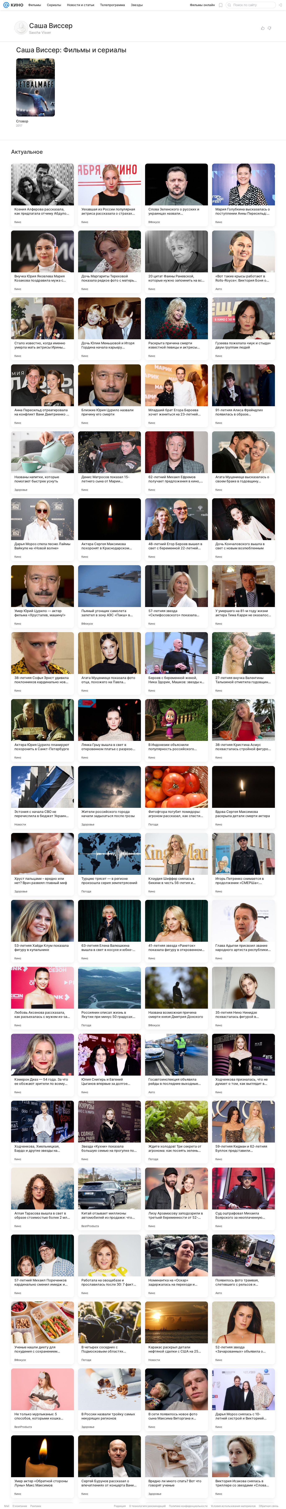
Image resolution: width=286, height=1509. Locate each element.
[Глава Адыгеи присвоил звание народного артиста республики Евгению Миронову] (243, 931)
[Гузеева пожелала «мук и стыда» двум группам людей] (243, 328)
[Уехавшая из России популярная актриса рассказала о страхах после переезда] (109, 195)
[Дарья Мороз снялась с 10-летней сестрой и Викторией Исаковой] (243, 1399)
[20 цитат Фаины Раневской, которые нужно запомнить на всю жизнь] (176, 262)
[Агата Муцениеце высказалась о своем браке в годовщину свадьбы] (243, 462)
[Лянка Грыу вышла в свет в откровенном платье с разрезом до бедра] (109, 730)
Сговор (22, 121)
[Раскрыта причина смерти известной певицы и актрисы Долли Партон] (176, 328)
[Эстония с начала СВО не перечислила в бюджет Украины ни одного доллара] (42, 797)
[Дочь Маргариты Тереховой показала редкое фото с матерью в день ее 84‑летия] (109, 262)
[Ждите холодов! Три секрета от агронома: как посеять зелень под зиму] (176, 1132)
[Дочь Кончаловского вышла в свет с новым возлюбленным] (243, 529)
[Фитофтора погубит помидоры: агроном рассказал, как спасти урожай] (176, 797)
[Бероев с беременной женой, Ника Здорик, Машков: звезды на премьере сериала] (176, 663)
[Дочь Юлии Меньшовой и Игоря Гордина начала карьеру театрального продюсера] (109, 328)
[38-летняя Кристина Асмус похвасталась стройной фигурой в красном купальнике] (243, 730)
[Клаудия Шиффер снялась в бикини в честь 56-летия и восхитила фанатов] (176, 864)
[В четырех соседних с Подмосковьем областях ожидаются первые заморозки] (109, 1332)
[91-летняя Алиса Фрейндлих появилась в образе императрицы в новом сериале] (243, 395)
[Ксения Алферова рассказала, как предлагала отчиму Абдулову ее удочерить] (42, 195)
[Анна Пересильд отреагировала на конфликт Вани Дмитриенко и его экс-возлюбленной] (42, 395)
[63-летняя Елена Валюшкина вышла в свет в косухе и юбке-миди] (109, 931)
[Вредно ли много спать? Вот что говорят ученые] (176, 1466)
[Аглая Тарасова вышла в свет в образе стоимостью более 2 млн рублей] (42, 1199)
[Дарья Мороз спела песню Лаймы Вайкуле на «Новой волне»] (42, 529)
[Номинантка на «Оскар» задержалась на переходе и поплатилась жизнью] (176, 1266)
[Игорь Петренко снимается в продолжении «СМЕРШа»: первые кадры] (243, 864)
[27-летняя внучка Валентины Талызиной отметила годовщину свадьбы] (243, 663)
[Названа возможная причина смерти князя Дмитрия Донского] (176, 998)
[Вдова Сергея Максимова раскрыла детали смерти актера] (243, 797)
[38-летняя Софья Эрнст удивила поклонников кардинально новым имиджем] (42, 663)
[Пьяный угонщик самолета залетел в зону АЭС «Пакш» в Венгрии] (109, 596)
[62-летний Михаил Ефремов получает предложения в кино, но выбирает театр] (176, 462)
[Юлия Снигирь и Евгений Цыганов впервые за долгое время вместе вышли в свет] (109, 1065)
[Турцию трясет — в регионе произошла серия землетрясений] (109, 864)
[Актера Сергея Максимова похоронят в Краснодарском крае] (109, 529)
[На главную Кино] (16, 5)
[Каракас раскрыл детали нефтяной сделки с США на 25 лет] (176, 1332)
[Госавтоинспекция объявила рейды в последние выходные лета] (176, 1065)
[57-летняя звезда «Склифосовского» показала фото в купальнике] (176, 596)
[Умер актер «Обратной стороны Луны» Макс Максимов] (42, 1466)
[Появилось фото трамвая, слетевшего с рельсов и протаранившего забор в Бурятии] (243, 1266)
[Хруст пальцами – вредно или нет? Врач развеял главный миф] (42, 864)
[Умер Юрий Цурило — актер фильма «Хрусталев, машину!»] (42, 596)
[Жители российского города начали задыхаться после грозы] (109, 797)
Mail (6, 1506)
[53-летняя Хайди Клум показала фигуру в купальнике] (42, 931)
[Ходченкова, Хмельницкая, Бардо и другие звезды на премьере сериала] (42, 1132)
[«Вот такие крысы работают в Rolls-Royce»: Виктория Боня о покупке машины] (243, 262)
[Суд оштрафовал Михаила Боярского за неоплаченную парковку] (243, 1199)
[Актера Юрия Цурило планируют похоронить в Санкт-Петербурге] (42, 730)
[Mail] (6, 5)
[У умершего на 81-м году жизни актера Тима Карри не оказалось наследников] (243, 596)
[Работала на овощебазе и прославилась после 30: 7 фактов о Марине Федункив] (109, 1266)
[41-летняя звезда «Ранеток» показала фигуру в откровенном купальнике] (176, 931)
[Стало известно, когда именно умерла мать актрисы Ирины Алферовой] (42, 328)
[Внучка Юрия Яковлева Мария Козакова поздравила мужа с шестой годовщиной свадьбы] (42, 262)
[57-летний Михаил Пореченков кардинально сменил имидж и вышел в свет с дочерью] (42, 1266)
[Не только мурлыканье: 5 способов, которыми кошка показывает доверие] (42, 1399)
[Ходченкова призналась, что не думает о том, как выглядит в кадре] (243, 1065)
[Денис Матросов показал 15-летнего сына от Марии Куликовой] (109, 462)
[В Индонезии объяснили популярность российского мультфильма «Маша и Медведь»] (176, 730)
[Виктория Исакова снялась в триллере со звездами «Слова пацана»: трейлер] (243, 1466)
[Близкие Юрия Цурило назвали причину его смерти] (109, 395)
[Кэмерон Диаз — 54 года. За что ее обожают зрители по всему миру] (42, 1065)
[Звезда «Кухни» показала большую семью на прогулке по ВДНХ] (109, 1132)
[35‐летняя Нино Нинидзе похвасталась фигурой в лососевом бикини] (243, 998)
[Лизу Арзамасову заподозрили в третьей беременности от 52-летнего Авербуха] (176, 1199)
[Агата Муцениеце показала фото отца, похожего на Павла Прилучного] (109, 663)
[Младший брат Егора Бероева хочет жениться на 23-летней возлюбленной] (176, 395)
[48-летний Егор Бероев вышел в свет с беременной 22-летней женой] (176, 529)
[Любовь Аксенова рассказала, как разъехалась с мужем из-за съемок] (42, 998)
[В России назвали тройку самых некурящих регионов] (109, 1399)
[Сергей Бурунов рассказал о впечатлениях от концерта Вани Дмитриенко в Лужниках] (109, 1466)
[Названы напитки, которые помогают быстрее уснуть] (42, 462)
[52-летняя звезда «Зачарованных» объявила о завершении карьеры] (243, 1332)
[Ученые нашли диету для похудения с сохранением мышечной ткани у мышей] (42, 1332)
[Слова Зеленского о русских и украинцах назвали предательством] (176, 195)
